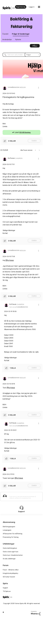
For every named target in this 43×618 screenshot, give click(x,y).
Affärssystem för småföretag (12, 533)
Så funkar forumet (9, 577)
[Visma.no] (9, 8)
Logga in (31, 7)
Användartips (7, 39)
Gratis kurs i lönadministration (13, 555)
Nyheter (18, 39)
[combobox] (21, 55)
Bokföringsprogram (9, 526)
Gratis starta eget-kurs (10, 551)
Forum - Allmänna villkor (10, 570)
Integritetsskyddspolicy (10, 573)
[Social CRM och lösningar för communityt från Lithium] (35, 613)
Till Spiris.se (7, 591)
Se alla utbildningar (9, 558)
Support (5, 588)
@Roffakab (9, 260)
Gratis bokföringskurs (10, 548)
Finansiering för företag (10, 537)
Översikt (5, 34)
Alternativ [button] (34, 46)
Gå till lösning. (25, 132)
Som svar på (18, 307)
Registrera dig (20, 7)
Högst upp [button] (3, 612)
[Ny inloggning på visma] (39, 150)
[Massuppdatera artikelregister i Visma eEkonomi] (35, 150)
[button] (38, 87)
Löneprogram (7, 530)
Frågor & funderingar (21, 34)
